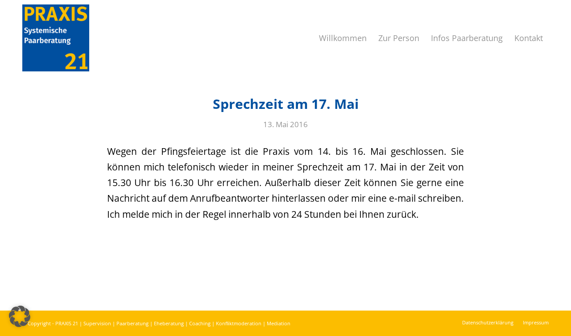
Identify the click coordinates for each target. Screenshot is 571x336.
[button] (19, 316)
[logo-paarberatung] (55, 37)
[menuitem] (342, 37)
